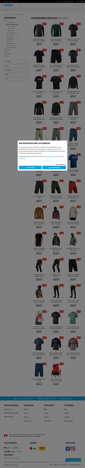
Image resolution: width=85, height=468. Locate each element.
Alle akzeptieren (54, 167)
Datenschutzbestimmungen (52, 156)
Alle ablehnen (30, 167)
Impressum (22, 158)
